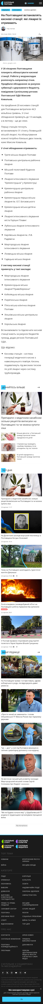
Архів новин (28, 935)
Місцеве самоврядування (30, 904)
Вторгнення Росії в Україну (31, 860)
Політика (5, 913)
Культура (26, 880)
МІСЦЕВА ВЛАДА (29, 865)
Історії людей (28, 909)
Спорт (4, 920)
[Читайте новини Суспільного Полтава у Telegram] (25, 972)
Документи (27, 945)
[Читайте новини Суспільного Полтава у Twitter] (7, 972)
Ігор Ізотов (11, 29)
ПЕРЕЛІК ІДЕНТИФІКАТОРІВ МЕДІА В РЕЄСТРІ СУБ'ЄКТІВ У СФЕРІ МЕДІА (30, 954)
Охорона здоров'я (30, 10)
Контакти (5, 935)
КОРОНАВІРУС (17, 10)
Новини (4, 859)
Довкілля (5, 891)
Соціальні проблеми (31, 916)
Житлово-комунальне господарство (7, 897)
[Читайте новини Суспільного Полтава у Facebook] (3, 972)
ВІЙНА (3, 865)
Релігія (25, 913)
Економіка (6, 884)
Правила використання (29, 940)
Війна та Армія (29, 920)
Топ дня (26, 924)
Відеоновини (7, 924)
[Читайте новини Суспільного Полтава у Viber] (20, 972)
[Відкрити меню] (41, 3)
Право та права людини (8, 904)
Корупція (26, 876)
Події (3, 876)
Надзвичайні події (31, 887)
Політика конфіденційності (9, 946)
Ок (22, 999)
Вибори (4, 887)
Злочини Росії (7, 916)
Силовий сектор (8, 909)
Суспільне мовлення (10, 939)
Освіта (25, 884)
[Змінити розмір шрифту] (40, 34)
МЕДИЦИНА (5, 10)
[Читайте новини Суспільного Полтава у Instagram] (11, 972)
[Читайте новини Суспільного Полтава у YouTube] (16, 972)
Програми (5, 950)
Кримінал (5, 880)
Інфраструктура (29, 895)
